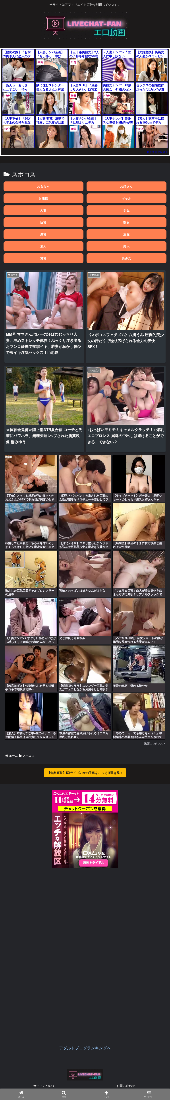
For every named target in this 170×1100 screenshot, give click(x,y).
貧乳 (43, 258)
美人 (126, 246)
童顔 (126, 234)
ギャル (126, 198)
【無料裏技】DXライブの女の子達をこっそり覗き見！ (85, 772)
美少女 (126, 258)
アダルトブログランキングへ (85, 1048)
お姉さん (126, 186)
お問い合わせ (125, 1085)
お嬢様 (43, 198)
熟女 (126, 222)
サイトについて (44, 1085)
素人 (43, 246)
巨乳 (43, 222)
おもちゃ (43, 186)
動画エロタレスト (157, 151)
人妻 (43, 210)
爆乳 (43, 234)
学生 (126, 210)
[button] (156, 657)
